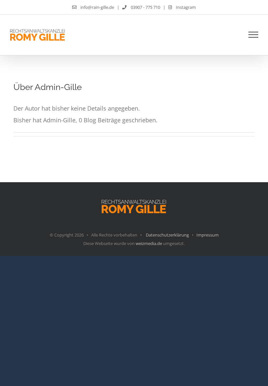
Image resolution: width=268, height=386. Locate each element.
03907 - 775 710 (145, 7)
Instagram (185, 7)
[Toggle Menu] (253, 35)
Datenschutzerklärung (167, 235)
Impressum (207, 235)
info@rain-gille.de (96, 7)
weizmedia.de (149, 243)
